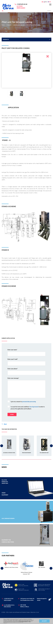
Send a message (7, 606)
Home (3, 25)
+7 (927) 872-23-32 (22, 4)
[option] (26, 63)
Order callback (21, 7)
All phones (20, 6)
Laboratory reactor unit (18, 25)
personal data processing (29, 401)
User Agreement (34, 406)
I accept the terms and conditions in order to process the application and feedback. (28, 407)
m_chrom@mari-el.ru (9, 605)
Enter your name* (12, 349)
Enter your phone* (13, 368)
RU (46, 1)
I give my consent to (23, 401)
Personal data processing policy (25, 620)
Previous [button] (1, 445)
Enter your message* (13, 378)
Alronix (38, 600)
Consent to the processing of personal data (15, 621)
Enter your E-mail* (13, 359)
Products (9, 25)
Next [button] (51, 445)
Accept (44, 621)
